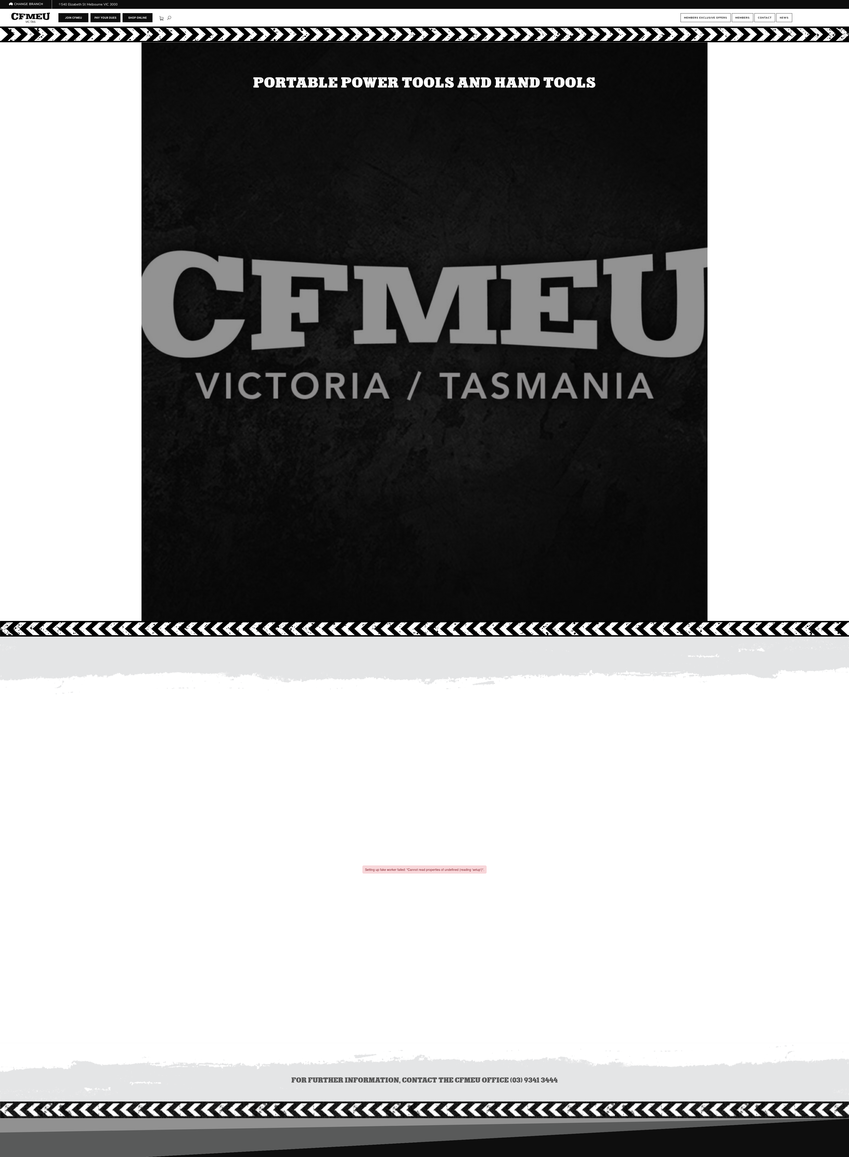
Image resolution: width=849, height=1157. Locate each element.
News (784, 17)
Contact (765, 17)
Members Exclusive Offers (705, 17)
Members (742, 17)
